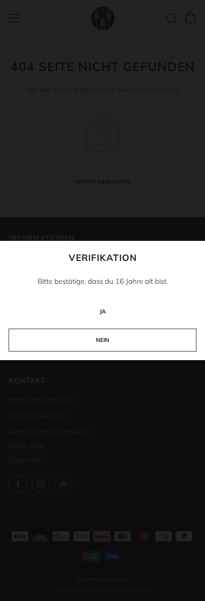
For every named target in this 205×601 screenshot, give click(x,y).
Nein (102, 339)
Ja (103, 311)
